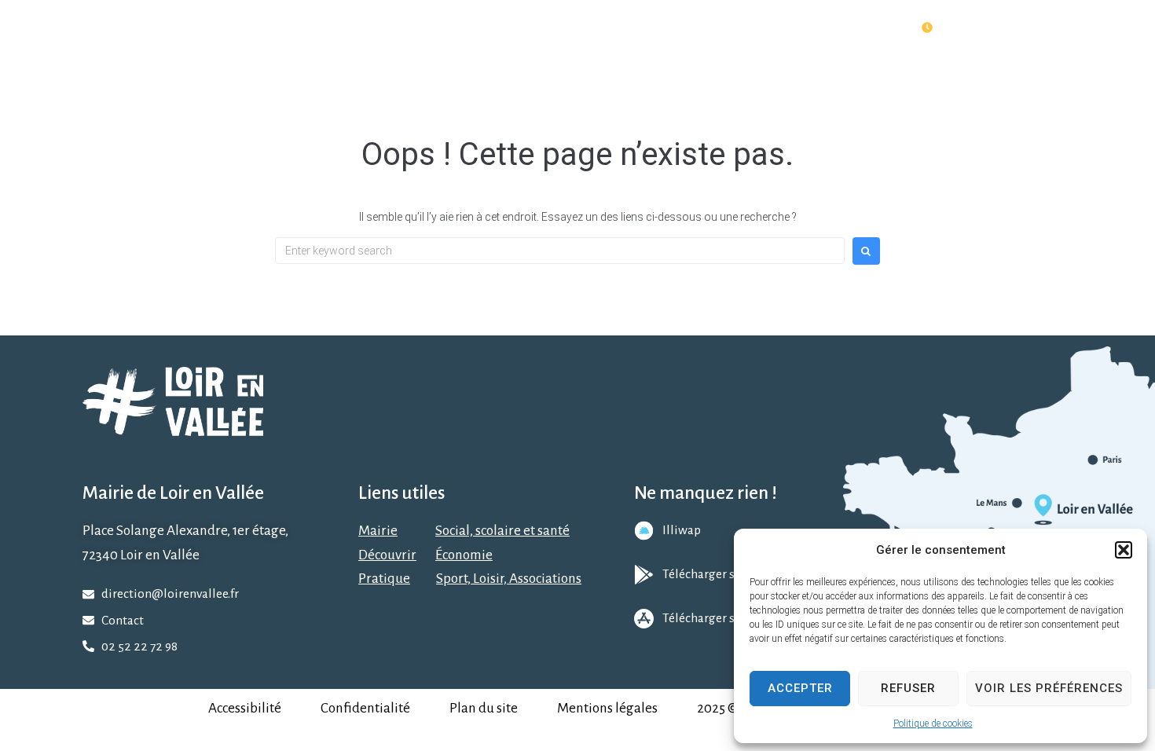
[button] (1123, 550)
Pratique (384, 578)
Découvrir (387, 555)
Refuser (908, 688)
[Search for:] (560, 250)
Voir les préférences (1049, 688)
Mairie (378, 530)
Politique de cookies (933, 723)
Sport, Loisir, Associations (508, 578)
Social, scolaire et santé (502, 530)
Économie (464, 555)
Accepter (800, 688)
